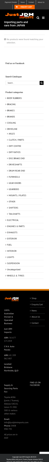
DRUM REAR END (17, 170)
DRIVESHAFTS (15, 164)
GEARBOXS (14, 189)
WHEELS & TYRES (15, 275)
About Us (36, 316)
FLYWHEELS (14, 176)
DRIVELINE (12, 129)
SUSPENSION (13, 263)
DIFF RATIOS (15, 152)
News (34, 310)
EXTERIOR (12, 238)
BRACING (11, 104)
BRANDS (11, 116)
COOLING (11, 122)
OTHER (12, 201)
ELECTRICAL (13, 220)
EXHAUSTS (12, 232)
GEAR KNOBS (15, 183)
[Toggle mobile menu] (43, 17)
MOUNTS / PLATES (17, 195)
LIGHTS (10, 257)
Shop (34, 298)
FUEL (9, 244)
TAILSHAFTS (14, 213)
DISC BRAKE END (17, 158)
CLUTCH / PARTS (16, 139)
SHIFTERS (13, 207)
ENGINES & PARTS (16, 226)
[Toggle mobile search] (38, 17)
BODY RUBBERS (14, 98)
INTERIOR (12, 251)
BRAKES (11, 110)
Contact (35, 323)
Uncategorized (13, 269)
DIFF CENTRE (15, 146)
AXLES (12, 133)
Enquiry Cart (37, 304)
